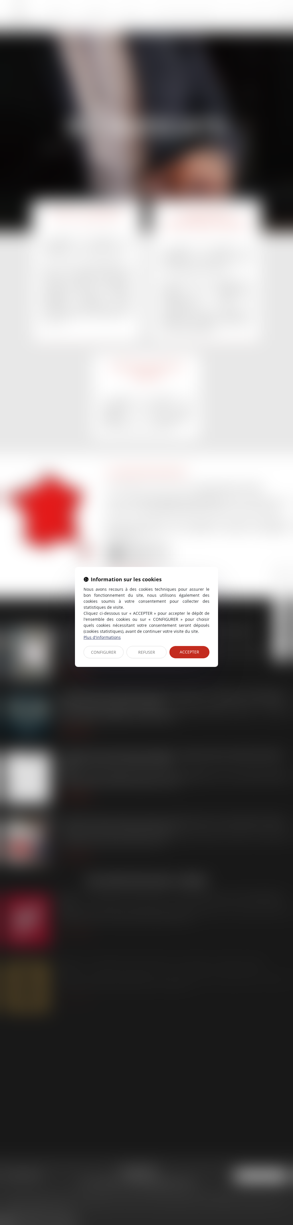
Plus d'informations (102, 637)
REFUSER (146, 652)
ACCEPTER (189, 652)
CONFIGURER (103, 652)
